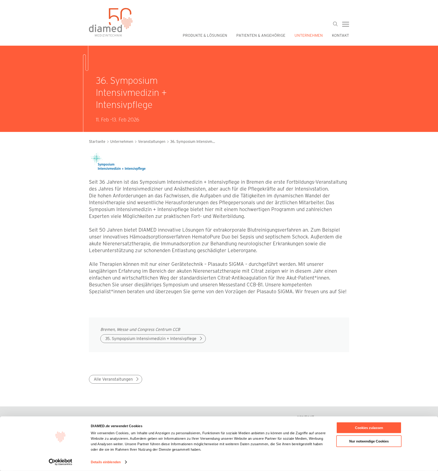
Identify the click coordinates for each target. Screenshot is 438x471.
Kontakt (340, 35)
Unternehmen (309, 35)
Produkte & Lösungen (205, 35)
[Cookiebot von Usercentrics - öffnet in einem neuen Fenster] (61, 462)
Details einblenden (106, 462)
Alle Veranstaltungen (113, 379)
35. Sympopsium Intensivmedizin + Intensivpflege (150, 338)
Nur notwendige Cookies (369, 441)
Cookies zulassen (369, 428)
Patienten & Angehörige (260, 35)
